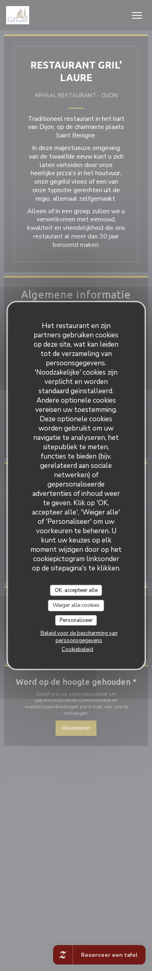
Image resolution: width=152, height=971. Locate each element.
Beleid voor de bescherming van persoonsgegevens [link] (79, 637)
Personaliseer (76, 620)
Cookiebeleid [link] (77, 649)
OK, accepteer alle (76, 590)
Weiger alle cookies (76, 605)
